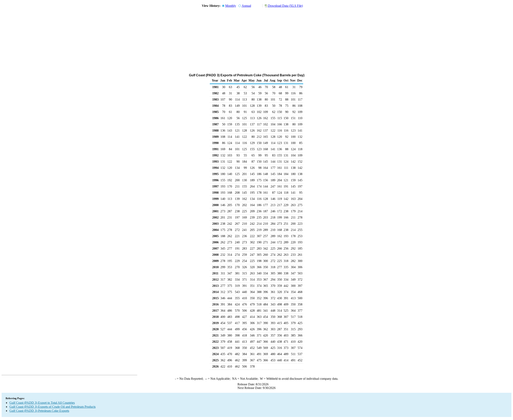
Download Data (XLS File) (285, 5)
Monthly (230, 5)
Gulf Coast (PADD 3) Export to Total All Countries (42, 402)
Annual (246, 5)
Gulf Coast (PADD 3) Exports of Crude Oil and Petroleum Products (52, 406)
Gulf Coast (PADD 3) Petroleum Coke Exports (39, 410)
